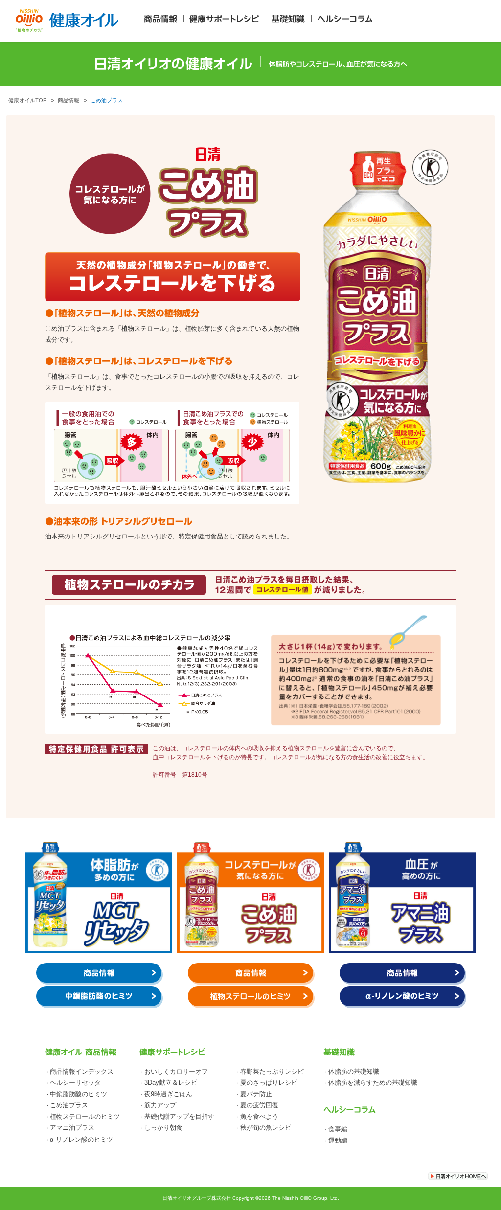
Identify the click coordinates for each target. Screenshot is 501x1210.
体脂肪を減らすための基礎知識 (372, 1082)
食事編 (337, 1129)
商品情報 (68, 100)
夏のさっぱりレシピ (268, 1082)
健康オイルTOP (27, 100)
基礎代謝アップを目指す (179, 1116)
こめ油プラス (69, 1105)
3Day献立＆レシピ (170, 1082)
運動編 (337, 1140)
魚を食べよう (259, 1116)
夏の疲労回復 (259, 1105)
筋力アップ (160, 1105)
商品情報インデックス (82, 1071)
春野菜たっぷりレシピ (272, 1071)
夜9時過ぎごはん (168, 1094)
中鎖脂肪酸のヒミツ (78, 1094)
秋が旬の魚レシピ (265, 1127)
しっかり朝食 (163, 1127)
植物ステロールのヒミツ (85, 1116)
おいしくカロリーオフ (176, 1071)
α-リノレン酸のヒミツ (81, 1139)
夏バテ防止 (256, 1094)
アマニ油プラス (72, 1127)
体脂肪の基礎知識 (353, 1071)
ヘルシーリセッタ (75, 1082)
